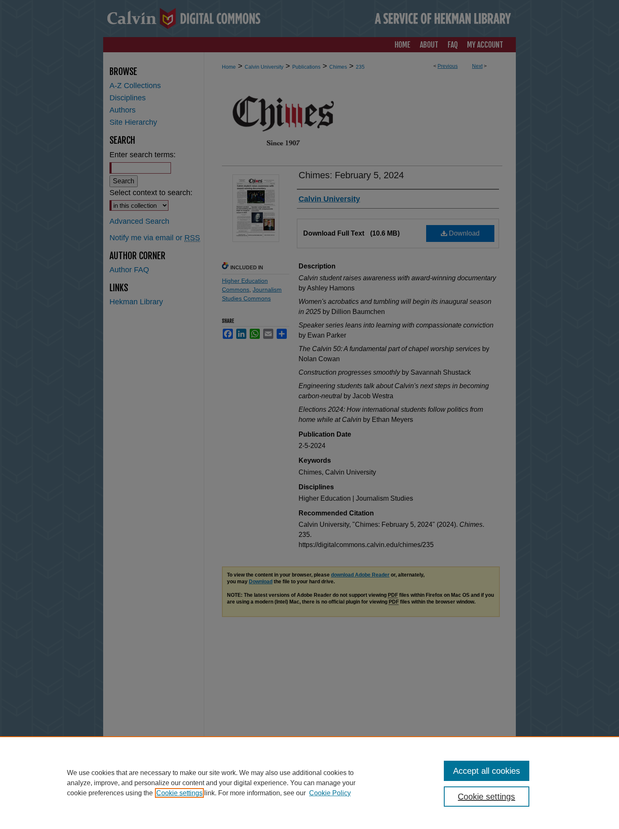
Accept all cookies (486, 770)
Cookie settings (179, 793)
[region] (309, 782)
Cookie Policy (330, 793)
